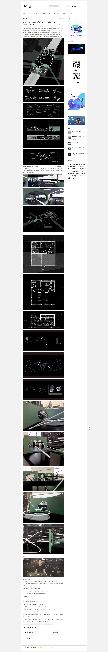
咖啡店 (81, 167)
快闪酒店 (25, 18)
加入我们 (41, 647)
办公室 (84, 164)
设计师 (37, 13)
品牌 (70, 168)
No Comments (61, 24)
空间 (78, 173)
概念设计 (31, 627)
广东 (75, 170)
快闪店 (69, 171)
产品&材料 (44, 13)
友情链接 (46, 647)
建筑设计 (83, 170)
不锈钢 (73, 164)
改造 (74, 172)
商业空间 (73, 168)
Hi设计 (25, 24)
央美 (34, 591)
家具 (81, 168)
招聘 (72, 13)
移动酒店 (35, 627)
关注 (24, 13)
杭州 (82, 172)
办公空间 (70, 167)
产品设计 (77, 164)
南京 (76, 166)
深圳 (73, 173)
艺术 (84, 173)
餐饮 (73, 178)
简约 (80, 173)
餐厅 (70, 178)
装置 (71, 176)
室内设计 (78, 168)
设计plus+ (65, 13)
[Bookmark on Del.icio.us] (61, 18)
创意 (81, 164)
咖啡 (79, 166)
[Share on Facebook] (59, 18)
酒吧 (81, 176)
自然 (82, 173)
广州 (78, 170)
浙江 (71, 173)
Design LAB (56, 13)
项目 (30, 13)
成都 (72, 171)
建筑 (80, 170)
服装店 (79, 171)
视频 (50, 13)
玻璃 (76, 173)
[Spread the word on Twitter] (60, 18)
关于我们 (37, 647)
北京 (74, 167)
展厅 (71, 170)
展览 (73, 170)
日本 (77, 171)
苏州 (69, 176)
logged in (26, 640)
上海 (70, 164)
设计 (74, 175)
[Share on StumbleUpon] (63, 18)
